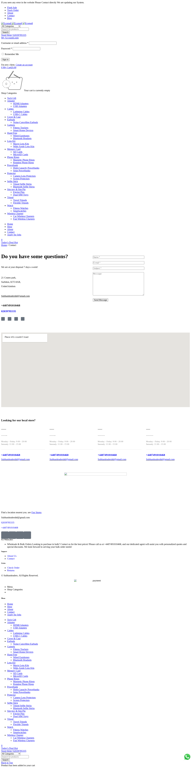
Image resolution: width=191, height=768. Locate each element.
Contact (10, 15)
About (10, 13)
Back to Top (7, 762)
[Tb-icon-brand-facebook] (3, 319)
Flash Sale (12, 7)
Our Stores (36, 512)
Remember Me (11, 54)
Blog (9, 18)
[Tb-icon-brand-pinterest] (27, 535)
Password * (6, 48)
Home (10, 224)
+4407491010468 (10, 305)
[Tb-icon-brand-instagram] (22, 319)
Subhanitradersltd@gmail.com (15, 459)
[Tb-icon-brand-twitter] (9, 319)
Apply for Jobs (14, 234)
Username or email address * (14, 43)
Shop (9, 226)
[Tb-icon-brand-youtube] (16, 319)
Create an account (24, 65)
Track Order (13, 10)
